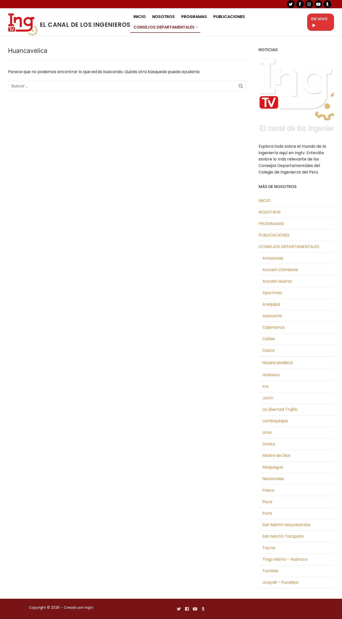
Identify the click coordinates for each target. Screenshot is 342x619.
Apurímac (272, 293)
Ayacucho (272, 316)
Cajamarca (273, 327)
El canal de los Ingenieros (85, 24)
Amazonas (272, 258)
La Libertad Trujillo (279, 409)
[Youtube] (195, 609)
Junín (267, 398)
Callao (268, 339)
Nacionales (273, 479)
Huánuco (271, 375)
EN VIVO (319, 19)
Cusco (268, 350)
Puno (267, 513)
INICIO (265, 200)
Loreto (268, 444)
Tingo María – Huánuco (284, 559)
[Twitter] (291, 4)
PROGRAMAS (271, 224)
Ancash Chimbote (280, 270)
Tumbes (270, 571)
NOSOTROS (270, 212)
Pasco (268, 490)
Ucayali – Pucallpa (280, 582)
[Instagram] (309, 4)
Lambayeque (275, 421)
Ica (265, 386)
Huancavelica (277, 363)
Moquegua (272, 467)
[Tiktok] (327, 4)
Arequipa (271, 304)
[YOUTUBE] (318, 4)
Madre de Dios (276, 455)
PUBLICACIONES (274, 235)
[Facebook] (300, 4)
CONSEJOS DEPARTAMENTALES (289, 247)
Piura (267, 502)
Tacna (268, 548)
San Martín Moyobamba (286, 525)
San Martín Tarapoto (283, 536)
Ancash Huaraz (277, 281)
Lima (266, 432)
